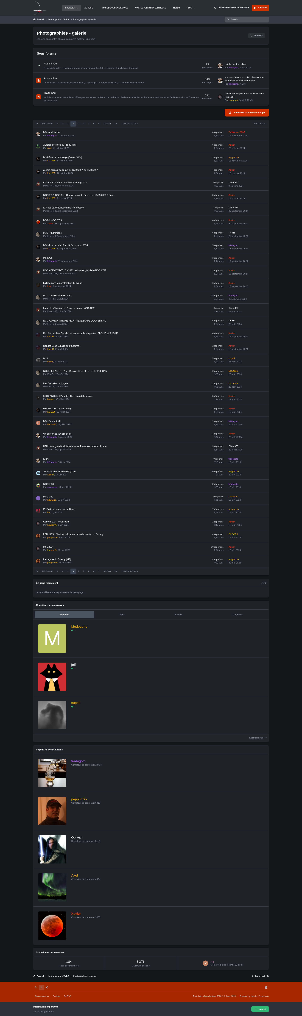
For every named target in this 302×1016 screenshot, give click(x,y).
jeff (73, 664)
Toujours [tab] (237, 614)
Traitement (50, 93)
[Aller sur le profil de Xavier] (52, 925)
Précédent (47, 124)
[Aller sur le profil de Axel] (52, 887)
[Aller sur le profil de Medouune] (52, 638)
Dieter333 (52, 185)
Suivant (107, 124)
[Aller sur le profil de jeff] (52, 677)
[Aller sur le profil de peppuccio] (52, 811)
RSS (68, 996)
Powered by (254, 996)
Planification (51, 63)
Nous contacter (42, 996)
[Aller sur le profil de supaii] (52, 715)
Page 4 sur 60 (129, 124)
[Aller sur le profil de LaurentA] (220, 97)
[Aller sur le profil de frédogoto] (220, 66)
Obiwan (77, 837)
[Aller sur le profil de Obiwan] (52, 849)
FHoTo (50, 236)
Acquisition (50, 78)
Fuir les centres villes (235, 64)
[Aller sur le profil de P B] (205, 963)
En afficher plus (256, 738)
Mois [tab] (122, 614)
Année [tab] (178, 614)
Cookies (56, 996)
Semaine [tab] (64, 614)
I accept (262, 1009)
